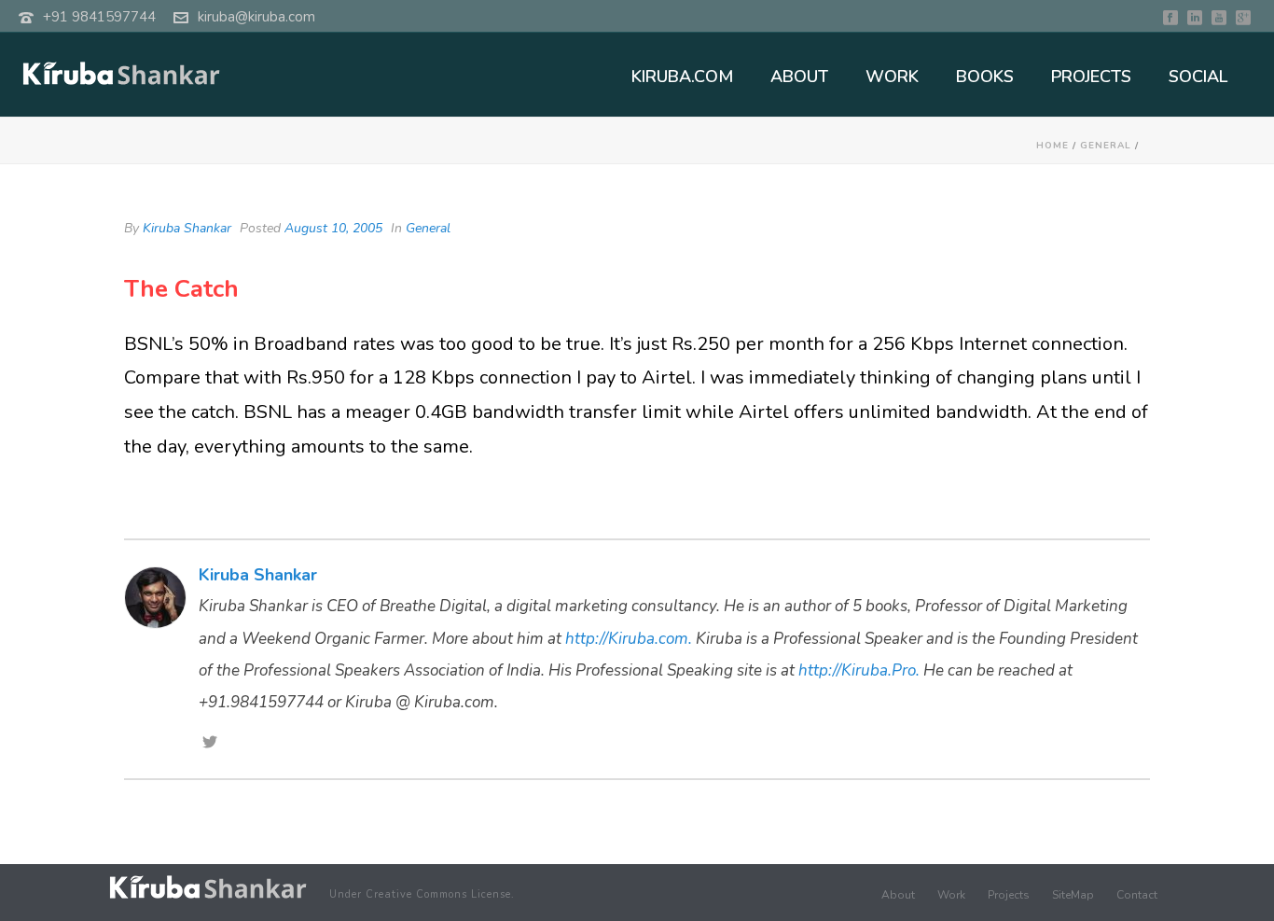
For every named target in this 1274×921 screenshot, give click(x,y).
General (1105, 145)
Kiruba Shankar (187, 228)
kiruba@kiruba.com (256, 16)
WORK (892, 76)
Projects (1009, 894)
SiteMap (1073, 894)
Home (1052, 145)
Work (951, 894)
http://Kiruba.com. (628, 638)
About (898, 894)
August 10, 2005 (333, 228)
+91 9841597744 (99, 16)
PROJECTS (1091, 76)
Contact (1136, 894)
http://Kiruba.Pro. (859, 670)
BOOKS (985, 76)
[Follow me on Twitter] (209, 744)
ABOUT (799, 76)
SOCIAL (1198, 76)
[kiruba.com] (208, 887)
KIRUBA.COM (682, 76)
